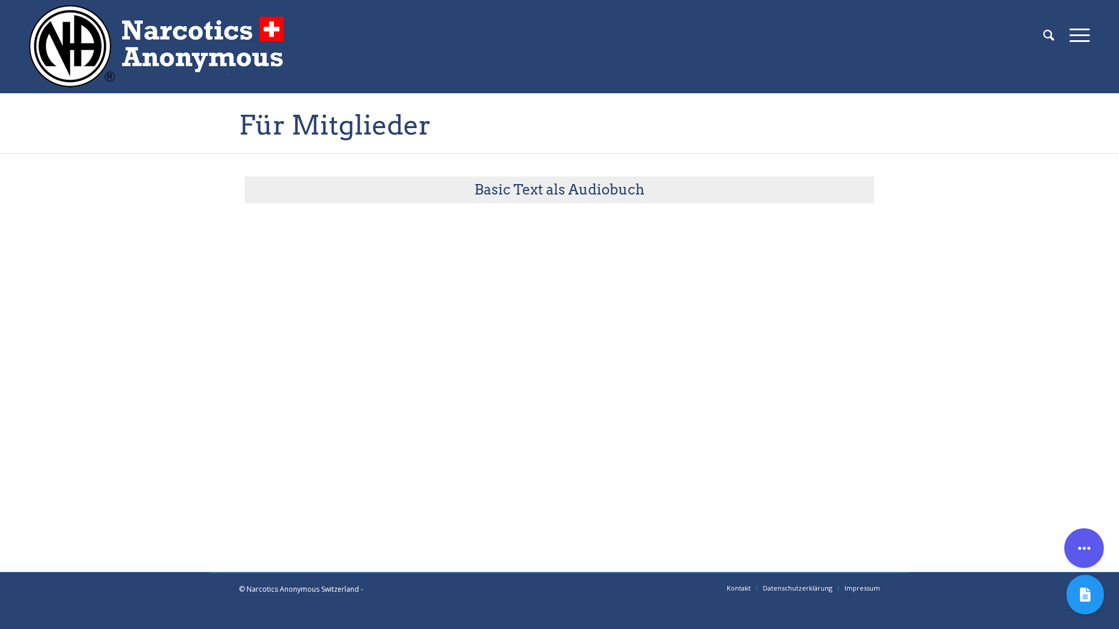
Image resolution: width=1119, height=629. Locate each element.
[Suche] (1049, 35)
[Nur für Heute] (1085, 594)
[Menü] (1076, 35)
